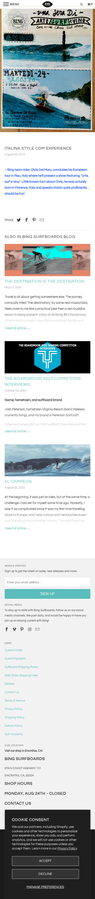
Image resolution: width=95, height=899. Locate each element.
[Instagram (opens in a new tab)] (30, 629)
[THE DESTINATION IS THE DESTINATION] (48, 261)
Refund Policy (13, 725)
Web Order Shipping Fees (21, 675)
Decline (45, 874)
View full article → (17, 328)
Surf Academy (14, 734)
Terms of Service (15, 700)
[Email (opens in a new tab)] (37, 629)
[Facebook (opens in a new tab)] (25, 220)
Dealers (9, 683)
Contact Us (12, 692)
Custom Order (13, 650)
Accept (45, 861)
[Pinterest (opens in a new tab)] (33, 220)
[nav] (11, 4)
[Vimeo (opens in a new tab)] (14, 629)
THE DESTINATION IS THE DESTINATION (44, 281)
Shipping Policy (14, 717)
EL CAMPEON (18, 481)
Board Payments (15, 658)
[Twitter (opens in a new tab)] (18, 220)
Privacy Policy (67, 848)
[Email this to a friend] (41, 220)
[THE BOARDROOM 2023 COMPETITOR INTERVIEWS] (48, 358)
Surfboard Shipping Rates (21, 667)
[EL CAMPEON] (48, 461)
